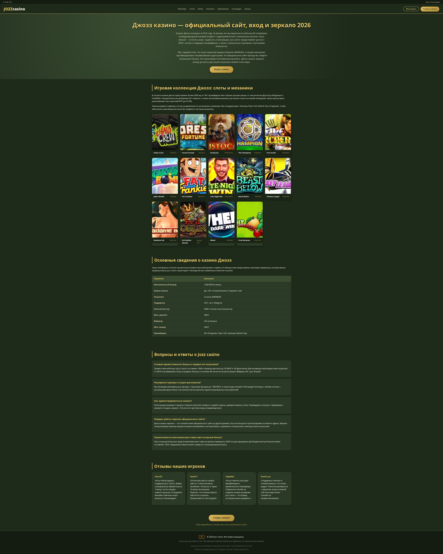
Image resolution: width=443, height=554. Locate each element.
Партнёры (182, 9)
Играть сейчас (221, 69)
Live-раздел (237, 9)
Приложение (223, 9)
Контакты (210, 9)
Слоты (192, 9)
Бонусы (248, 9)
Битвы (200, 9)
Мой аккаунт (411, 9)
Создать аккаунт (430, 9)
